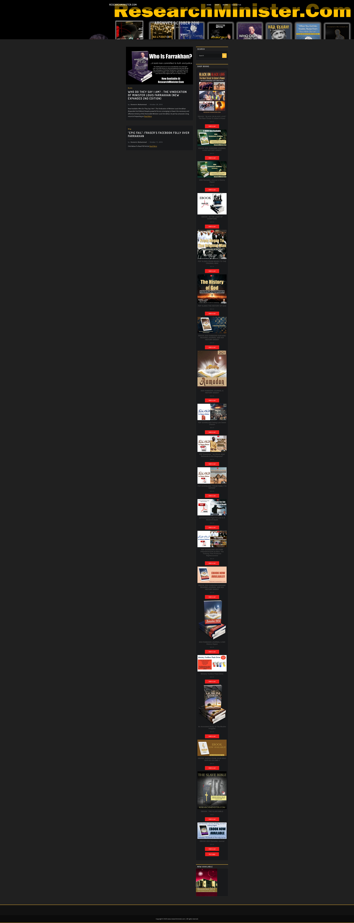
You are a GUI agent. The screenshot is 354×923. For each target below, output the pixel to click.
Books (225, 5)
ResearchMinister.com (123, 4)
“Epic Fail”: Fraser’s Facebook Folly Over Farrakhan (158, 134)
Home (209, 5)
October (185, 27)
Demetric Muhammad (137, 104)
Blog (129, 129)
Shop (217, 5)
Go (224, 56)
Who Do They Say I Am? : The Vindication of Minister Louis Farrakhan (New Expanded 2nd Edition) (157, 95)
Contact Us (236, 5)
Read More (148, 116)
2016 (177, 27)
